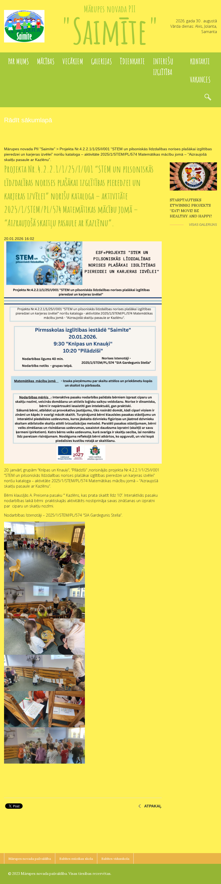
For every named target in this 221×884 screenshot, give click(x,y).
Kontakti (200, 61)
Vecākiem (73, 61)
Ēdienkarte (132, 61)
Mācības (45, 61)
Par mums (18, 61)
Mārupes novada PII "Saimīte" (29, 149)
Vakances (200, 79)
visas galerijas (203, 225)
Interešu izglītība (163, 67)
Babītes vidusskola (115, 859)
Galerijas (101, 61)
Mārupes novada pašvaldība (29, 859)
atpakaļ (153, 806)
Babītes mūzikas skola (76, 859)
